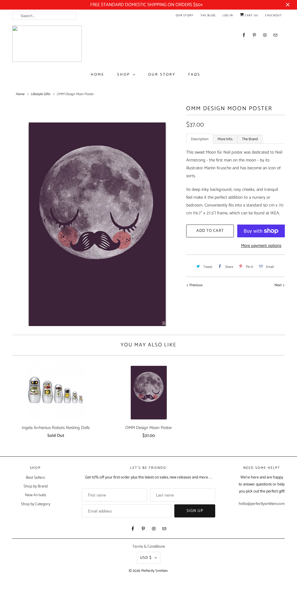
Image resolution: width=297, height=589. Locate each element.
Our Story (184, 15)
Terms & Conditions (148, 546)
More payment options (261, 245)
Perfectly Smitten (154, 571)
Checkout (273, 15)
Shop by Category (35, 504)
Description (200, 139)
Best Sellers (35, 477)
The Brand (250, 139)
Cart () (251, 15)
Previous (195, 285)
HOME (97, 75)
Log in (227, 15)
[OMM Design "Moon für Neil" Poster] (96, 215)
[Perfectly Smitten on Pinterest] (254, 35)
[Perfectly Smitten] (47, 44)
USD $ (146, 558)
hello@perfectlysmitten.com (262, 504)
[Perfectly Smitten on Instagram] (265, 35)
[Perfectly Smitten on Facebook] (244, 35)
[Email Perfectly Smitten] (275, 35)
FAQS (194, 75)
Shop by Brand (35, 486)
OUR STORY (161, 75)
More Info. (225, 139)
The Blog (207, 15)
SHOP (123, 75)
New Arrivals (35, 495)
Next (278, 285)
